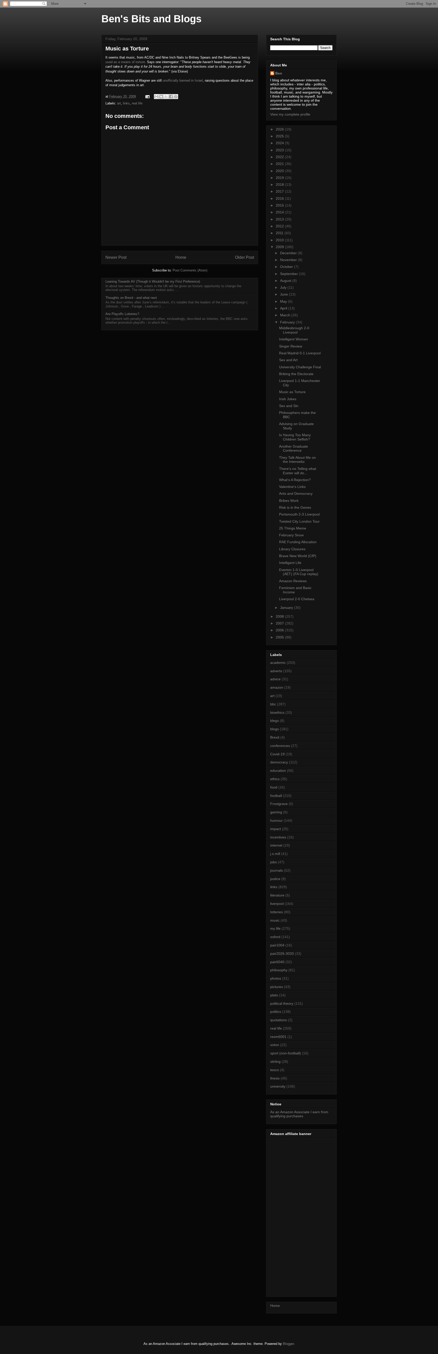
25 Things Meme (292, 528)
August (286, 281)
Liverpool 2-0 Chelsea (296, 599)
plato (274, 995)
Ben (278, 73)
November (289, 260)
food (273, 787)
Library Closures (292, 549)
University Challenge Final (300, 367)
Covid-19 (277, 754)
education (278, 771)
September (289, 274)
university (277, 1086)
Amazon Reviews (293, 581)
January (287, 608)
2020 (280, 171)
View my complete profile (290, 114)
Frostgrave (279, 804)
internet (276, 845)
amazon (276, 687)
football (276, 796)
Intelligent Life (290, 563)
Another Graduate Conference (293, 448)
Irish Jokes (287, 399)
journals (276, 870)
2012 (280, 226)
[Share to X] (166, 96)
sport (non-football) (285, 1053)
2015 (280, 205)
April (284, 308)
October (287, 267)
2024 (280, 143)
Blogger (288, 1344)
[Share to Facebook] (170, 96)
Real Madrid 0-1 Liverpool (300, 353)
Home (180, 257)
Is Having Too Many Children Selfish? (295, 437)
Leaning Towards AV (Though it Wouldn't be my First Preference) (152, 281)
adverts (276, 671)
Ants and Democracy (296, 493)
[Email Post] (147, 96)
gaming (276, 812)
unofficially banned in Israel (183, 80)
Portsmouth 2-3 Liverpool (299, 514)
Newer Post (115, 257)
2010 (280, 240)
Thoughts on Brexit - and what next (131, 298)
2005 (280, 637)
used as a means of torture (125, 62)
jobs (273, 862)
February (288, 322)
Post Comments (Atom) (190, 270)
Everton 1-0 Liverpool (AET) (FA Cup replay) (298, 572)
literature (277, 895)
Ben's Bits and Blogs (151, 18)
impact (275, 829)
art (119, 103)
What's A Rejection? (295, 480)
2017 (280, 191)
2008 (280, 616)
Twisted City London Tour (299, 521)
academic (278, 663)
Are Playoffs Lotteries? (122, 314)
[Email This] (156, 96)
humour (276, 820)
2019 (280, 178)
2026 (280, 129)
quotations (278, 1020)
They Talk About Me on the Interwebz (297, 459)
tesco (274, 1070)
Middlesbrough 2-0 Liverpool (294, 330)
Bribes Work (289, 501)
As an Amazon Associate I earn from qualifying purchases (299, 1114)
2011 (280, 233)
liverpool (277, 904)
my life (275, 928)
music (275, 920)
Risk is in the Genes (295, 507)
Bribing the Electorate (296, 374)
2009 (280, 247)
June (284, 294)
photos (275, 978)
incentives (278, 837)
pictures (276, 987)
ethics (275, 779)
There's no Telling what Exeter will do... (297, 471)
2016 (280, 198)
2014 (280, 212)
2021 (280, 164)
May (284, 301)
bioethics (277, 712)
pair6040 (277, 962)
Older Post (244, 257)
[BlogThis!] (161, 96)
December (289, 253)
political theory (281, 1003)
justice (275, 879)
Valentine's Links (292, 487)
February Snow (291, 535)
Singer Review (290, 346)
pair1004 (277, 945)
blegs (274, 721)
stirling (275, 1061)
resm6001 (278, 1037)
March (285, 315)
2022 (280, 157)
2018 (280, 184)
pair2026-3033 (282, 954)
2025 (280, 136)
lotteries (276, 912)
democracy (279, 762)
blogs (274, 729)
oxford (275, 937)
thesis (275, 1078)
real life (137, 103)
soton (274, 1045)
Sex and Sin (288, 406)
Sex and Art (288, 360)
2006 (280, 630)
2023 (280, 150)
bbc (273, 704)
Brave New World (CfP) (297, 556)
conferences (280, 746)
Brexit (274, 737)
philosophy (278, 970)
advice (275, 679)
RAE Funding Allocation (298, 542)
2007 (280, 623)
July (283, 287)
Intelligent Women (293, 339)
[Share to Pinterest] (175, 96)
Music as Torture (292, 392)
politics (275, 1012)
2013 (280, 219)
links (126, 103)
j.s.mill (275, 854)
